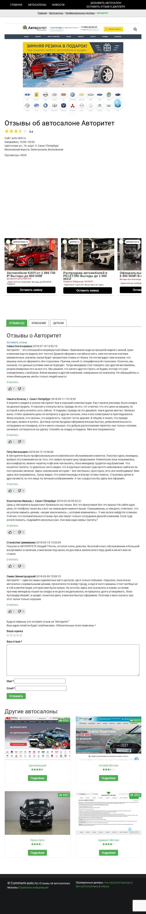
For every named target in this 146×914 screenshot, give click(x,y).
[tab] (16, 323)
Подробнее (37, 778)
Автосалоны (37, 4)
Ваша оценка (15, 631)
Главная (16, 4)
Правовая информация (33, 887)
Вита (79, 886)
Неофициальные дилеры (80, 13)
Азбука (104, 886)
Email (11, 688)
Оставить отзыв (17, 342)
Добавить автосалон (105, 2)
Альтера (109, 882)
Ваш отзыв (14, 641)
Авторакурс (123, 882)
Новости (58, 4)
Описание (39, 323)
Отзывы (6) (16, 323)
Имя (10, 681)
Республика (91, 886)
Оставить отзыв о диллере (105, 6)
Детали (58, 323)
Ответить (12, 382)
